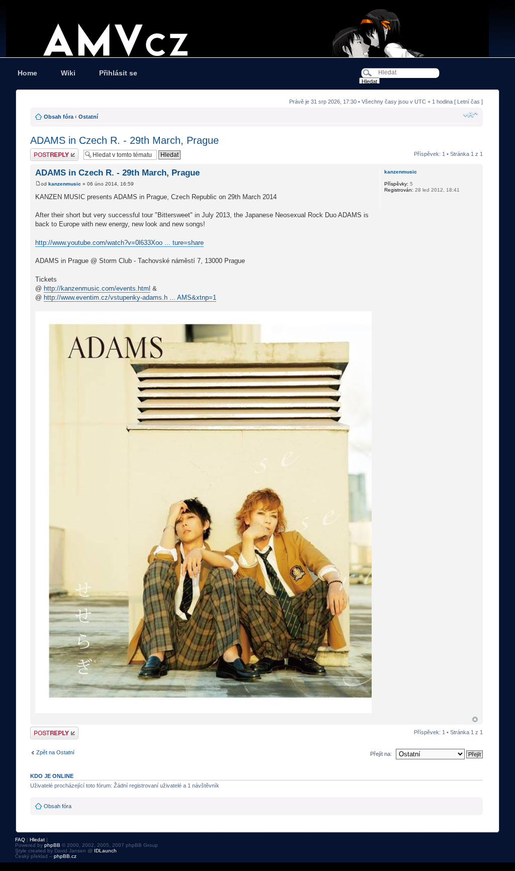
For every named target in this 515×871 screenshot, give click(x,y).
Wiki (68, 73)
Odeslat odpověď (51, 151)
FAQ (20, 839)
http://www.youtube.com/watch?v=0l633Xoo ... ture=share (119, 242)
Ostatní (88, 117)
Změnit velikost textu (470, 114)
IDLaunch (105, 850)
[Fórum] (257, 28)
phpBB (52, 845)
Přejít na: (381, 754)
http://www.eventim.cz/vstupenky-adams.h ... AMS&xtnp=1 (130, 297)
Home (27, 73)
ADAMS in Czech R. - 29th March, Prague (124, 140)
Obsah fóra (58, 117)
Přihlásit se (118, 73)
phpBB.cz (65, 856)
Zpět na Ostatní (55, 752)
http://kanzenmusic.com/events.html (97, 288)
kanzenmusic (64, 184)
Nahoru (475, 719)
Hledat (37, 839)
